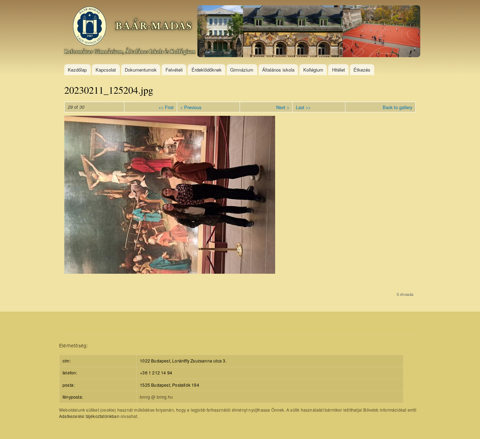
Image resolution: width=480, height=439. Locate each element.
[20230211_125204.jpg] (169, 271)
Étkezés (361, 69)
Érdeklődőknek (207, 69)
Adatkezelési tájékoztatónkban (89, 416)
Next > (282, 107)
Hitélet (338, 69)
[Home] (242, 32)
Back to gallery (397, 107)
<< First (166, 107)
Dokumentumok (141, 69)
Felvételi (174, 69)
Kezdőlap (77, 69)
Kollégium (313, 69)
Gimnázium (241, 69)
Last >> (303, 107)
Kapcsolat (106, 69)
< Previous (190, 107)
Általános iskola (278, 69)
